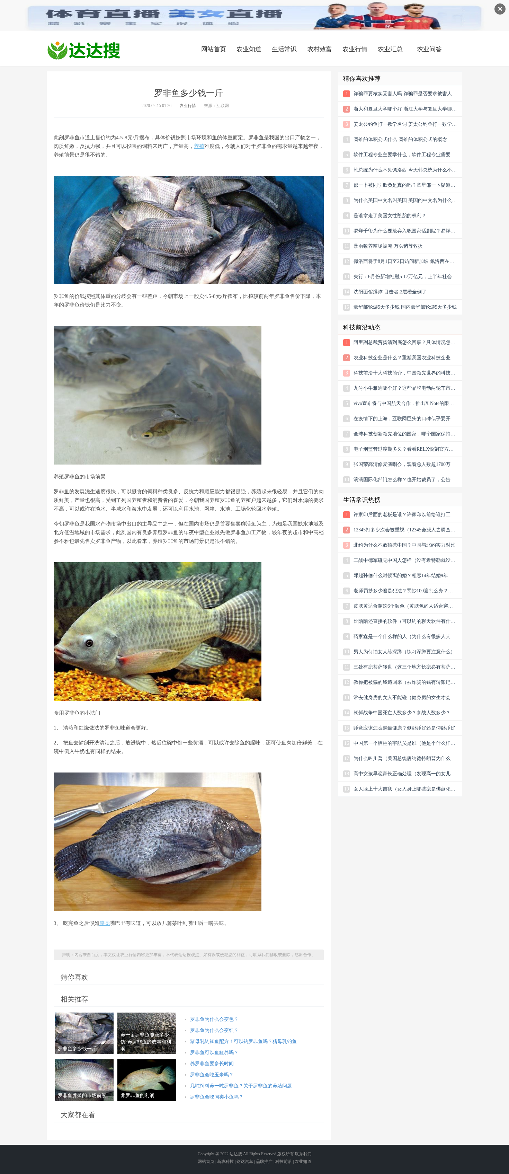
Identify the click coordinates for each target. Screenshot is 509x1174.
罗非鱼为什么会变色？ (214, 1019)
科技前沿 (283, 1161)
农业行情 (354, 49)
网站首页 (213, 49)
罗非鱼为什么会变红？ (214, 1030)
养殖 (199, 146)
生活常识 (284, 49)
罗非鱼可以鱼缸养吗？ (214, 1052)
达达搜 (236, 1153)
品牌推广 (264, 1161)
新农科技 (225, 1161)
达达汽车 (244, 1161)
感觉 (104, 923)
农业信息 (84, 50)
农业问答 (429, 49)
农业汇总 (390, 49)
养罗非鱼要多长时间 (212, 1063)
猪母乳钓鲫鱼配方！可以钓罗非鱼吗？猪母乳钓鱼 (243, 1041)
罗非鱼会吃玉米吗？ (212, 1074)
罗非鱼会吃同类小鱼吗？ (216, 1097)
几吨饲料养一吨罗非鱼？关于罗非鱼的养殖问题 (241, 1085)
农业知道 (248, 49)
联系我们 (303, 1153)
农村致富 (319, 49)
